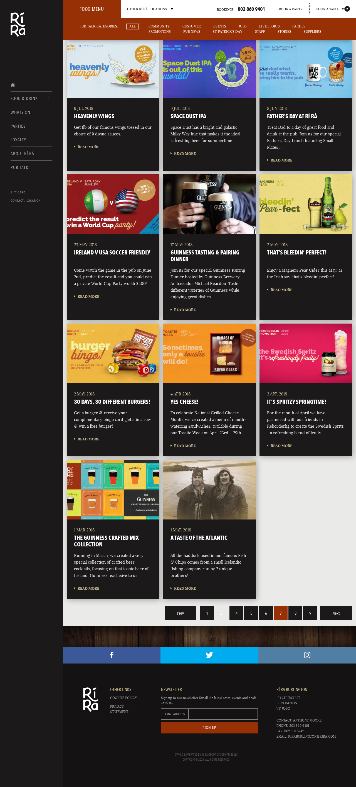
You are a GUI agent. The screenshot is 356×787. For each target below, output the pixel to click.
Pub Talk (19, 167)
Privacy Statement (119, 709)
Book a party (290, 9)
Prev (180, 613)
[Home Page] (18, 28)
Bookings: (241, 9)
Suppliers (312, 32)
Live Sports (269, 26)
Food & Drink (24, 98)
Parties (18, 126)
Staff (260, 32)
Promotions (160, 32)
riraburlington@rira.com (312, 736)
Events (219, 26)
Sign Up (209, 727)
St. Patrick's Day (228, 32)
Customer (191, 26)
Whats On (20, 112)
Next (336, 613)
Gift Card (18, 192)
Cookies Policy (123, 698)
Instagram (307, 655)
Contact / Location (26, 201)
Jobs (243, 26)
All (132, 26)
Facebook (111, 655)
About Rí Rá (22, 153)
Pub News (191, 32)
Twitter (209, 655)
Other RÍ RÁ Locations (147, 9)
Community (159, 26)
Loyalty (18, 139)
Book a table (327, 9)
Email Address (175, 714)
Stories (284, 32)
